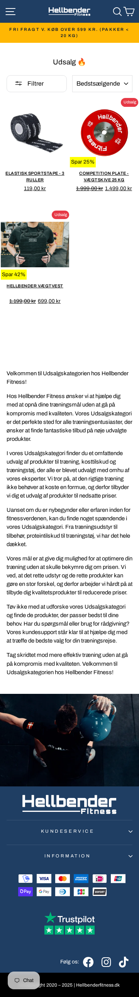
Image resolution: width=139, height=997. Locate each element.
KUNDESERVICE (67, 831)
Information (67, 856)
